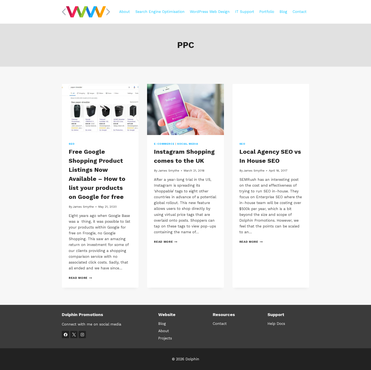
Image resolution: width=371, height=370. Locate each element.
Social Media (187, 143)
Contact (300, 11)
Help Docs (276, 323)
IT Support (244, 11)
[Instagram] (82, 334)
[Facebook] (65, 334)
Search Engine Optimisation (160, 11)
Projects (165, 338)
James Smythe (83, 206)
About (124, 11)
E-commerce (164, 143)
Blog (283, 11)
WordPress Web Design (210, 11)
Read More (80, 277)
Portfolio (266, 11)
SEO (72, 143)
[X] (74, 334)
